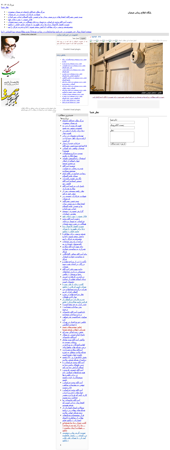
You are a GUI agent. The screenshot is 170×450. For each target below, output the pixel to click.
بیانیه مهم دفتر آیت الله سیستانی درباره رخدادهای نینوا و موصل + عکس (73, 271)
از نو (123, 144)
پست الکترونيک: (117, 125)
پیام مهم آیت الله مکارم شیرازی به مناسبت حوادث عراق (74, 249)
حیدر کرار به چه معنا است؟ (74, 304)
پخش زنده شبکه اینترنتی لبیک (71, 102)
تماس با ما (5, 31)
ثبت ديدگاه (115, 144)
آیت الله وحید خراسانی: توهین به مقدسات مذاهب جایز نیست (73, 385)
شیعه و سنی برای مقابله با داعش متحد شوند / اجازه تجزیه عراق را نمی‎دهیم (40, 27)
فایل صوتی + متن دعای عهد (20, 19)
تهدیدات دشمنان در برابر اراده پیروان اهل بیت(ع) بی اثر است (74, 138)
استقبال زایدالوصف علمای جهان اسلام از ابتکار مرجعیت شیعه (74, 160)
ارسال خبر (77, 31)
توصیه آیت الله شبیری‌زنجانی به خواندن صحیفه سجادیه (72, 168)
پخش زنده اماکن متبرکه (72, 332)
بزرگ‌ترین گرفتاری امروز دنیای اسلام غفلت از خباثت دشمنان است (74, 279)
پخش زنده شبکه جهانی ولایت (71, 100)
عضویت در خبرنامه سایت (62, 31)
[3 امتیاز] (106, 41)
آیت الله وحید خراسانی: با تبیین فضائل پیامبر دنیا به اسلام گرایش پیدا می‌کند (73, 364)
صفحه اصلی (87, 31)
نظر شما (5, 7)
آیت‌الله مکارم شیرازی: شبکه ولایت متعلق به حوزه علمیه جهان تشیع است (74, 352)
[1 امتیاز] (93, 41)
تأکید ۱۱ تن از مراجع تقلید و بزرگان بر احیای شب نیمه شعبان (74, 264)
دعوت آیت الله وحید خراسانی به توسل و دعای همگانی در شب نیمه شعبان (40, 22)
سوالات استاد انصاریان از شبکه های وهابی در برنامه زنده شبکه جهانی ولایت (73, 410)
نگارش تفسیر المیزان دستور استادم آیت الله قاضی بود (72, 181)
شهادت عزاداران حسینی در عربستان (24, 14)
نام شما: (113, 120)
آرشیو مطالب (26, 31)
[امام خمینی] (10, 60)
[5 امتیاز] (118, 41)
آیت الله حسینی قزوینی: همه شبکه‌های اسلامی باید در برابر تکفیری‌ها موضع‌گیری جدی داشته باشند (73, 375)
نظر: (112, 130)
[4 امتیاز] (112, 41)
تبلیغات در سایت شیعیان (41, 31)
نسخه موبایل (15, 31)
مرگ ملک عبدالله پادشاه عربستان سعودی (26, 12)
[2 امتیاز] (99, 41)
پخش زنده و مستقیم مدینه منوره (72, 63)
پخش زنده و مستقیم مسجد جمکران (73, 94)
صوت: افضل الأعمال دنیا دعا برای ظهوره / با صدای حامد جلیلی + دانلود (38, 24)
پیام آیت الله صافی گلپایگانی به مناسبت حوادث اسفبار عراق (74, 256)
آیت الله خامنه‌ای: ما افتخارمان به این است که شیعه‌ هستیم (73, 402)
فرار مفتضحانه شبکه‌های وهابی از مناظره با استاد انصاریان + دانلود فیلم (73, 417)
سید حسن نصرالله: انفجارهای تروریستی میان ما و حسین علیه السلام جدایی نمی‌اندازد (45, 17)
